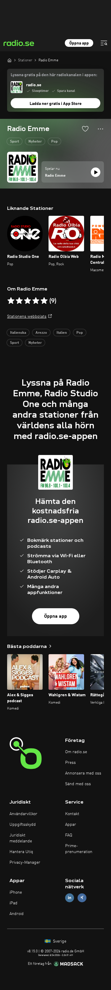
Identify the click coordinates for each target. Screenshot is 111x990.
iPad (13, 903)
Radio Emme (55, 176)
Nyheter (35, 141)
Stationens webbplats (26, 316)
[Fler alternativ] (100, 128)
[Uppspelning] (95, 172)
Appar (70, 825)
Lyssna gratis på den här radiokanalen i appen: (54, 75)
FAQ (68, 835)
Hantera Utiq (21, 852)
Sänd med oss (78, 784)
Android (16, 914)
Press (70, 763)
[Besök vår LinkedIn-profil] (69, 898)
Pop (54, 141)
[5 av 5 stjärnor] (44, 301)
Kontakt (72, 814)
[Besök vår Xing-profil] (82, 898)
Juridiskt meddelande (20, 838)
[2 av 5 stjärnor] (19, 301)
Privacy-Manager (24, 862)
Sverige (59, 941)
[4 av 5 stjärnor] (36, 301)
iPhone (15, 892)
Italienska (18, 333)
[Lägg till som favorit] (85, 128)
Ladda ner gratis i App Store (56, 104)
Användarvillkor (23, 814)
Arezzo (41, 333)
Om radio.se (76, 752)
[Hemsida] (9, 60)
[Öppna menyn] (103, 43)
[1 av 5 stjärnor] (11, 301)
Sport (14, 141)
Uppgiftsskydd (22, 825)
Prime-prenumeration (78, 849)
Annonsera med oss (83, 773)
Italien (62, 333)
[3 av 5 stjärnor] (27, 301)
